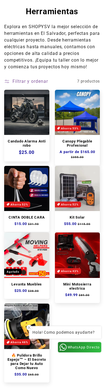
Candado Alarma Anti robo (27, 143)
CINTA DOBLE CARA (27, 217)
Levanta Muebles (26, 284)
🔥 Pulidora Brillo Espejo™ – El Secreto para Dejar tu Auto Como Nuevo (26, 361)
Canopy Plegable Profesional (77, 143)
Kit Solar (77, 217)
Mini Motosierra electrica (77, 286)
